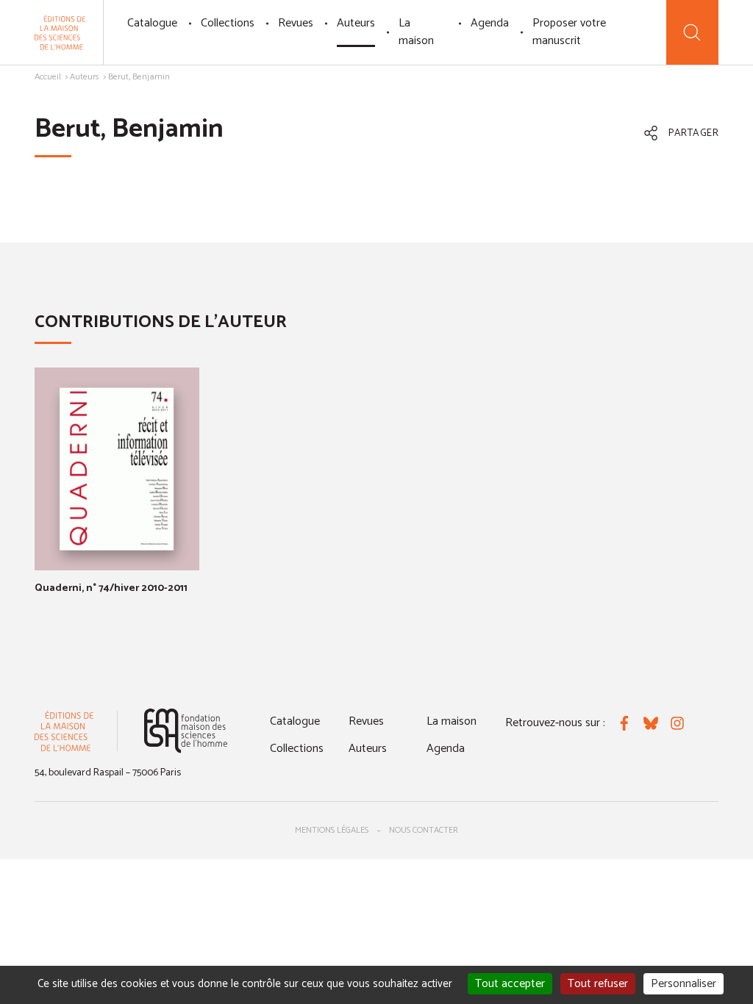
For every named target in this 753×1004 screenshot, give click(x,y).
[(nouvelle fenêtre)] (185, 731)
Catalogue (152, 23)
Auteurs (356, 23)
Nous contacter (423, 830)
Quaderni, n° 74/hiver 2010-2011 (111, 588)
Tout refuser (598, 984)
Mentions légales (331, 830)
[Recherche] (692, 32)
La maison (416, 32)
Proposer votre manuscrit (569, 32)
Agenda (490, 23)
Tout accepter (510, 984)
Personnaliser (683, 984)
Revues (295, 23)
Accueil (48, 77)
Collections (227, 23)
